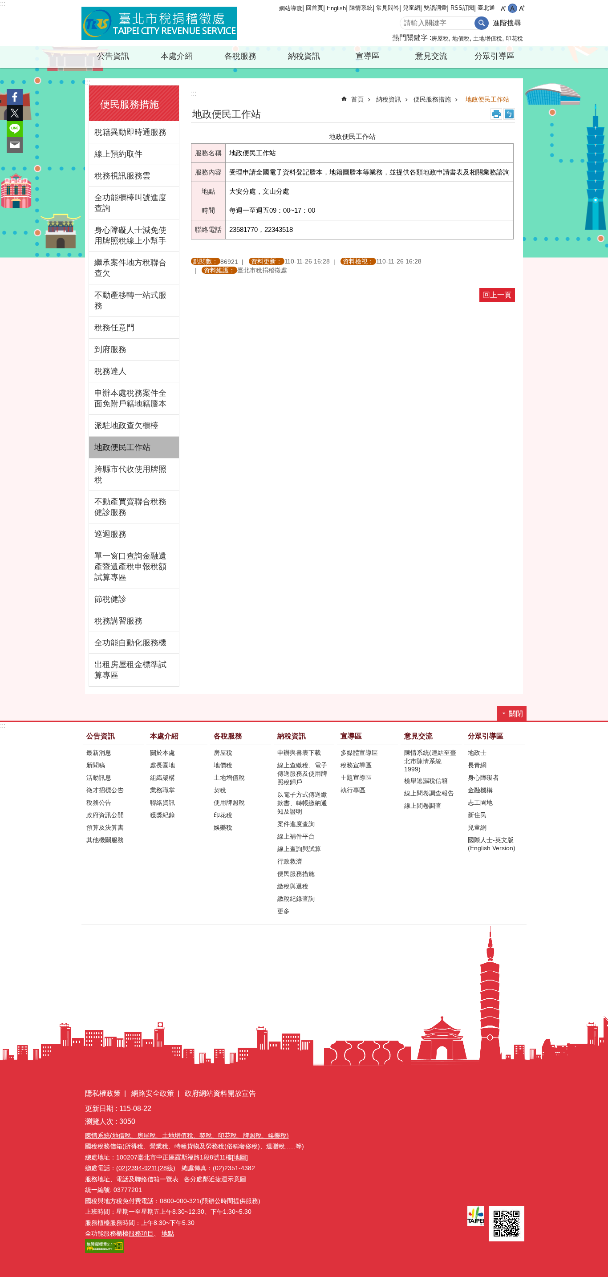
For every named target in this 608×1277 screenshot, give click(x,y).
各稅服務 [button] (240, 56)
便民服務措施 (432, 99)
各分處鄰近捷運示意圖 (215, 1179)
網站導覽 (290, 8)
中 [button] (512, 8)
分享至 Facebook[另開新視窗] (15, 97)
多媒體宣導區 (359, 752)
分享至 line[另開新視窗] (15, 129)
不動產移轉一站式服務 (130, 300)
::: (2, 4)
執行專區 (352, 790)
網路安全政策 (152, 1093)
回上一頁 (497, 295)
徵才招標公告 (105, 790)
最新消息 (98, 752)
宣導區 (351, 736)
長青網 (477, 765)
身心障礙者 (483, 777)
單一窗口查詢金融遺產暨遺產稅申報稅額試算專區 (130, 566)
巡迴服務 (110, 534)
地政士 (477, 752)
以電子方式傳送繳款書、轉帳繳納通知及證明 (302, 803)
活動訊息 (98, 777)
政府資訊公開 (105, 815)
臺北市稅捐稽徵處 (159, 23)
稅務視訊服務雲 (122, 175)
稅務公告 (98, 802)
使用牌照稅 (229, 802)
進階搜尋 (507, 23)
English (336, 8)
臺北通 (486, 7)
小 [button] (503, 8)
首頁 (357, 99)
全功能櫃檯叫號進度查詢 (130, 203)
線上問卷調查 (423, 805)
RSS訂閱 (462, 7)
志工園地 (480, 802)
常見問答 (387, 7)
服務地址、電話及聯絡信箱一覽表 (131, 1179)
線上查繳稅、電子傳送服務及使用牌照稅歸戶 (302, 774)
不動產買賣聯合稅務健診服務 (130, 507)
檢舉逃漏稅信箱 (426, 780)
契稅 (220, 790)
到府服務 (110, 349)
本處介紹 (164, 736)
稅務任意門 (114, 327)
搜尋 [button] (481, 23)
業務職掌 (162, 790)
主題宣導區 (356, 777)
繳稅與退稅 (292, 886)
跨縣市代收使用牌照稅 (130, 474)
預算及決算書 (105, 827)
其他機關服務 (105, 839)
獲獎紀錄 (162, 815)
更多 (283, 911)
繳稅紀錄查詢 (296, 898)
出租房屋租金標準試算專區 (130, 670)
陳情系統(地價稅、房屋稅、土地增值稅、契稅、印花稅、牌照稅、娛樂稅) (187, 1135)
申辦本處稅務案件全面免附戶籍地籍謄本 (130, 398)
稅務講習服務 (118, 620)
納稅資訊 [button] (304, 56)
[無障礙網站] (104, 1250)
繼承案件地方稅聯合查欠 (130, 268)
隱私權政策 (103, 1093)
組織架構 (162, 777)
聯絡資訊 (162, 802)
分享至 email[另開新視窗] (15, 145)
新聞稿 (95, 765)
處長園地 (162, 765)
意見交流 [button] (431, 56)
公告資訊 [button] (113, 56)
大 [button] (522, 8)
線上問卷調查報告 (429, 793)
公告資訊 (100, 736)
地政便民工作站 (122, 447)
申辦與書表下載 (299, 752)
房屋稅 (440, 38)
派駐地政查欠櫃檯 (126, 425)
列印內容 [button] (496, 114)
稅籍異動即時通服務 (130, 132)
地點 (168, 1233)
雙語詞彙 (435, 7)
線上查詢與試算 (299, 848)
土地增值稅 (487, 38)
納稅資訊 (388, 99)
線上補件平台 (296, 836)
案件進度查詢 (296, 823)
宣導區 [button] (368, 56)
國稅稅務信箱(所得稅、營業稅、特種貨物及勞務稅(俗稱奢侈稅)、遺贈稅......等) (194, 1146)
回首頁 (314, 7)
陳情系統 (361, 7)
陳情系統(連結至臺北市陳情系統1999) (430, 761)
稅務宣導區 (356, 765)
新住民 (477, 815)
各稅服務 (228, 736)
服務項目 (141, 1233)
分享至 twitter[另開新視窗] (15, 113)
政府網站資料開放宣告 (220, 1093)
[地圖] (240, 1157)
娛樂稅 (223, 827)
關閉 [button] (516, 714)
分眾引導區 (485, 736)
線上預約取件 (118, 154)
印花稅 (514, 38)
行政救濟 (289, 861)
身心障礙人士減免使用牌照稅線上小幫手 (130, 235)
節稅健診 (110, 599)
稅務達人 (110, 371)
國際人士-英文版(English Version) (491, 843)
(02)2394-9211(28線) (145, 1168)
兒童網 (411, 7)
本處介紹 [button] (177, 56)
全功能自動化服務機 (130, 642)
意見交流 (418, 736)
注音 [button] (509, 114)
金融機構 (480, 790)
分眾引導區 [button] (494, 56)
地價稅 (461, 38)
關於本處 (162, 752)
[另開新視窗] (475, 1216)
